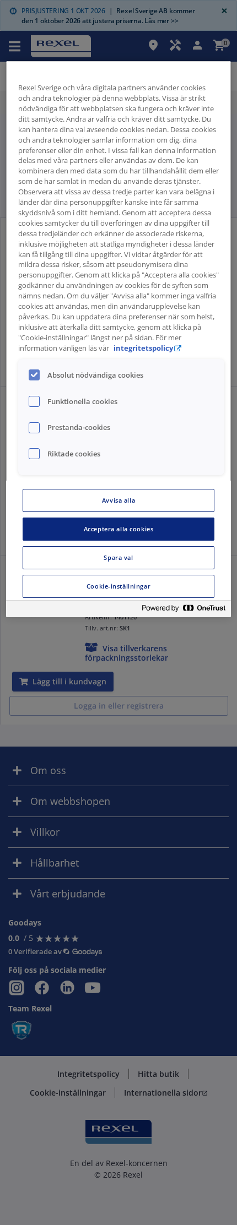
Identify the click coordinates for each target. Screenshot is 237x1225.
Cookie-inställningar (118, 586)
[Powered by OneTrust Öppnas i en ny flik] (183, 610)
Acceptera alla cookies (119, 529)
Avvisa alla (118, 500)
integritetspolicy (143, 348)
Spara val (118, 557)
